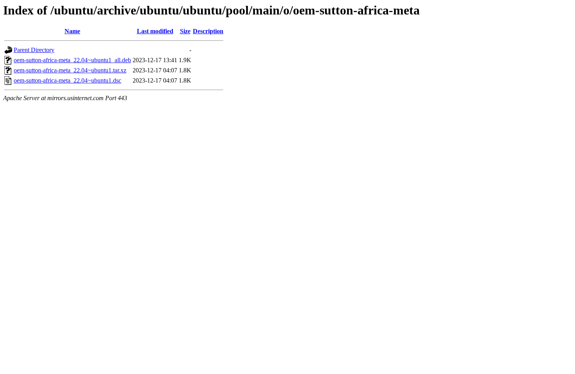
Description (208, 31)
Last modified (155, 31)
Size (185, 31)
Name (72, 31)
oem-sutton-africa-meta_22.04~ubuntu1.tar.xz (70, 70)
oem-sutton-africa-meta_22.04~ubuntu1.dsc (67, 80)
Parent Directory (34, 50)
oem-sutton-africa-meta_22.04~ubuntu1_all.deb (72, 60)
